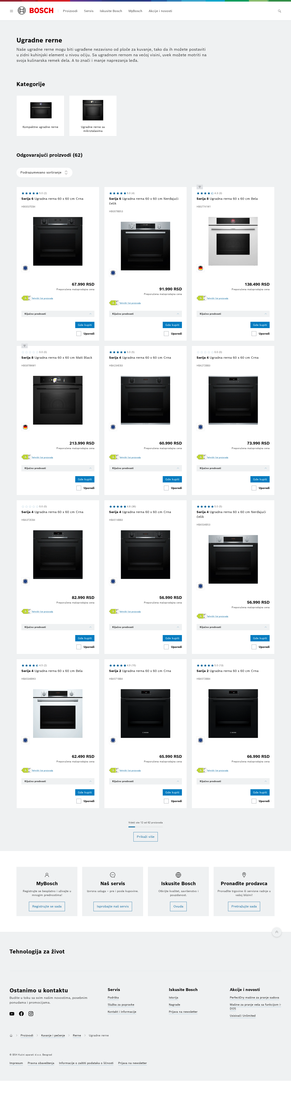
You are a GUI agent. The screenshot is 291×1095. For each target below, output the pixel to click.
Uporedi (89, 333)
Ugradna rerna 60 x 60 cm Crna (52, 199)
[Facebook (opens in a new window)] (21, 1014)
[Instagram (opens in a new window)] (31, 1014)
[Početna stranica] (35, 11)
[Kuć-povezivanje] (200, 187)
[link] (42, 298)
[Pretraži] (279, 11)
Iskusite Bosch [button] (111, 11)
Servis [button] (88, 11)
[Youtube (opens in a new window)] (12, 1014)
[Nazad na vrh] (276, 932)
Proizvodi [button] (70, 11)
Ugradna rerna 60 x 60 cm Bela (227, 199)
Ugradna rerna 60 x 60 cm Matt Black (56, 358)
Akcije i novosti (160, 11)
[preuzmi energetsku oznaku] (26, 298)
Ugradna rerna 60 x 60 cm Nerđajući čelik (144, 201)
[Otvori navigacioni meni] (11, 11)
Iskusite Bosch (183, 989)
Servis (114, 989)
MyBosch (135, 11)
